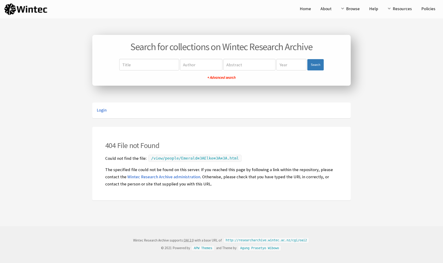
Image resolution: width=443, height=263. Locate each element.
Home (305, 8)
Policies (428, 8)
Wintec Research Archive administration (163, 176)
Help (373, 8)
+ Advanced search (221, 77)
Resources (402, 8)
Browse (353, 8)
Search (315, 65)
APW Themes (203, 248)
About (326, 8)
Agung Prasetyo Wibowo (259, 248)
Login (102, 110)
